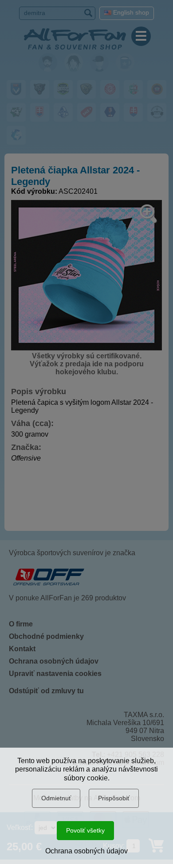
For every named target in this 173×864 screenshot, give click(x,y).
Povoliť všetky (85, 830)
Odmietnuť (56, 798)
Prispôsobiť (114, 798)
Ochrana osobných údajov (86, 851)
